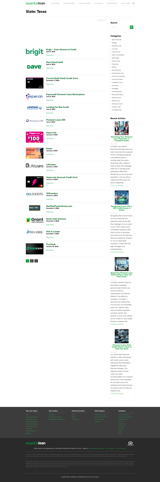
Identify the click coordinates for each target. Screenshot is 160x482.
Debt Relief (115, 58)
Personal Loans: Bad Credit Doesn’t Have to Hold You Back (122, 347)
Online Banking (117, 91)
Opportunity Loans (100, 414)
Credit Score (116, 52)
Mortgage (115, 88)
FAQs (120, 431)
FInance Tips (116, 61)
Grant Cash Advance (56, 219)
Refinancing (116, 101)
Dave (73, 414)
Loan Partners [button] (111, 3)
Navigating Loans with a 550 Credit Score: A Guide (121, 208)
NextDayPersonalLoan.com (59, 206)
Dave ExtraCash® (54, 62)
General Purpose (31, 419)
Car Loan (115, 49)
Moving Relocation (32, 426)
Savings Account (117, 104)
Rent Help (29, 428)
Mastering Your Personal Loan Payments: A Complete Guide (121, 139)
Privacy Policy (122, 419)
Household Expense (32, 424)
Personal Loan (116, 98)
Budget (114, 43)
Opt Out (121, 421)
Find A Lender (125, 3)
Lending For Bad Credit (57, 107)
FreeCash (50, 244)
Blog (119, 433)
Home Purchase (117, 79)
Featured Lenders (69, 3)
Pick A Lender (53, 231)
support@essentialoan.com (96, 448)
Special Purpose (31, 431)
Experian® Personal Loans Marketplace (65, 94)
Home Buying (116, 70)
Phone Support (109, 448)
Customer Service (124, 414)
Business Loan (116, 46)
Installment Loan (117, 82)
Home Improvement (118, 76)
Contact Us (121, 424)
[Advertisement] (66, 35)
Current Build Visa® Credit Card (62, 78)
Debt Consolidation (118, 55)
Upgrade (97, 421)
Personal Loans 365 (55, 120)
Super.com (51, 132)
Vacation (28, 433)
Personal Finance (117, 94)
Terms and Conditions (125, 417)
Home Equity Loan (118, 73)
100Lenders (52, 193)
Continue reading (116, 185)
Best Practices (116, 40)
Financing (115, 64)
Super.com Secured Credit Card (61, 177)
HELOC (114, 67)
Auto (27, 414)
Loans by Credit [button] (84, 3)
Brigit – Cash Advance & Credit (61, 49)
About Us (121, 426)
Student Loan (116, 107)
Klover (49, 148)
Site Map (121, 428)
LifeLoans (51, 164)
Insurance (115, 85)
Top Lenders (56, 3)
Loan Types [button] (98, 3)
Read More (49, 55)
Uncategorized (116, 110)
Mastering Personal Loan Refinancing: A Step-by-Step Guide (122, 275)
